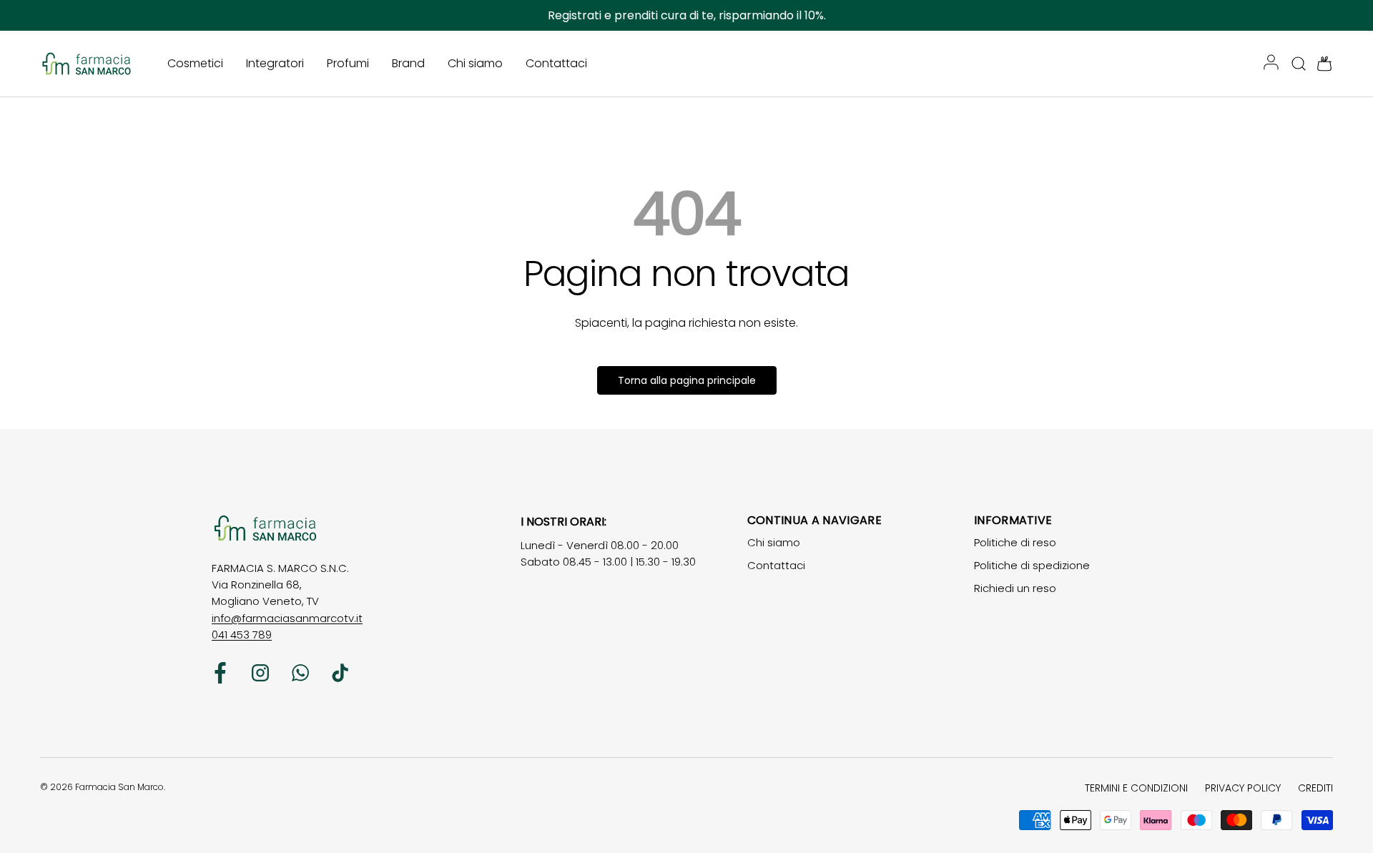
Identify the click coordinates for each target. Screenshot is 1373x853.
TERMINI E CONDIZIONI (1136, 788)
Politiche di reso (1015, 542)
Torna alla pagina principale (687, 380)
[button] (1320, 63)
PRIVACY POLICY (1243, 788)
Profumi (348, 63)
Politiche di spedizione (1032, 565)
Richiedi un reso (1015, 588)
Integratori (275, 63)
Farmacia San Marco (119, 787)
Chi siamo (475, 63)
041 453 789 (242, 634)
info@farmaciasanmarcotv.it (287, 618)
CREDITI (1315, 788)
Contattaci (556, 63)
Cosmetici (195, 63)
